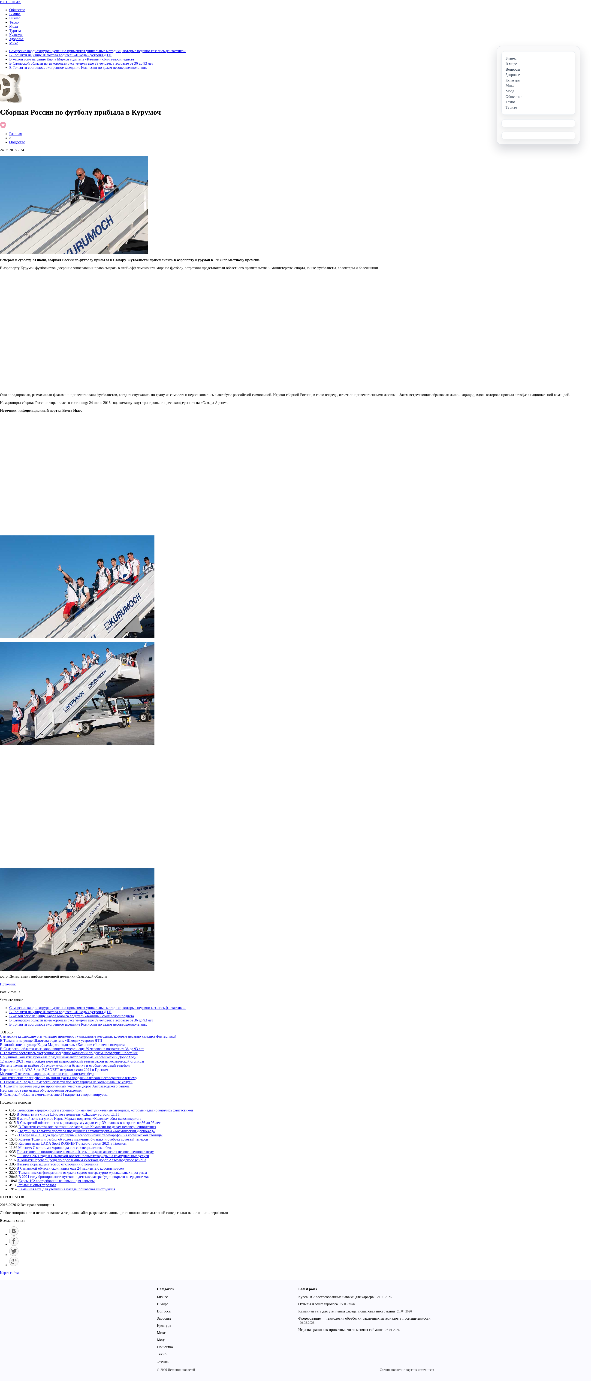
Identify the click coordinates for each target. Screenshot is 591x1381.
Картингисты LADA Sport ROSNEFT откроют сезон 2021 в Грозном (54, 1070)
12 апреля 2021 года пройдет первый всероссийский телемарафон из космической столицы (72, 1061)
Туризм (15, 31)
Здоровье (16, 39)
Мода (13, 26)
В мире (15, 14)
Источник (8, 984)
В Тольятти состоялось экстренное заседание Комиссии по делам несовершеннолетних (78, 67)
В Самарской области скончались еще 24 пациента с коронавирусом (54, 1094)
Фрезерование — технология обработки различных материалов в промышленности (364, 1318)
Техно (14, 22)
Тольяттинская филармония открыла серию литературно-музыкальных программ (82, 1172)
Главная (15, 134)
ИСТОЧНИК (10, 2)
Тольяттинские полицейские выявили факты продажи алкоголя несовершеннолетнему (68, 1078)
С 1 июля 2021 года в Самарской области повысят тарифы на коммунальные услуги (66, 1082)
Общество (17, 10)
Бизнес (14, 18)
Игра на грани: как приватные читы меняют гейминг (340, 1330)
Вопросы (164, 1311)
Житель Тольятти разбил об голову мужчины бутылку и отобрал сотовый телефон (65, 1065)
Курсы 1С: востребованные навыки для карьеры (56, 1181)
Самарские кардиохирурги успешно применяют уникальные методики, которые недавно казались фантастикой (97, 51)
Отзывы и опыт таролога (36, 1185)
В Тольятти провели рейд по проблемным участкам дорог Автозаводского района (65, 1086)
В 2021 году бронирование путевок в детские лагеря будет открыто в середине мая (83, 1177)
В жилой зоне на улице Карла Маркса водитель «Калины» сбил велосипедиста (71, 59)
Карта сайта (9, 1273)
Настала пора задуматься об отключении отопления (40, 1090)
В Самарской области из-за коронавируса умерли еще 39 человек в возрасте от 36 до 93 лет (81, 63)
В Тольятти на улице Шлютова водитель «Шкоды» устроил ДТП (60, 55)
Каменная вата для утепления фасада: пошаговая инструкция (66, 1189)
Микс (13, 43)
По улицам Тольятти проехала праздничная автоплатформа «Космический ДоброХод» (68, 1057)
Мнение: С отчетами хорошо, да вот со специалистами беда (47, 1074)
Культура (16, 35)
